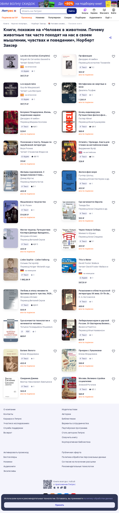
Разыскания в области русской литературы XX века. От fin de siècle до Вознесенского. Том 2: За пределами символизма (95, 292)
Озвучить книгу (70, 437)
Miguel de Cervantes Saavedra (35, 59)
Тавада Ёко (84, 205)
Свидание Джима (29, 378)
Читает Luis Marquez (30, 91)
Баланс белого (27, 350)
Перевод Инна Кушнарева (92, 122)
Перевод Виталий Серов (32, 239)
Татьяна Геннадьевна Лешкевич (36, 327)
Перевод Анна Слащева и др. (93, 209)
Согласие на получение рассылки (79, 461)
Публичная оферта (71, 452)
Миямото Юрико (87, 233)
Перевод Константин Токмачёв (94, 62)
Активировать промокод (15, 452)
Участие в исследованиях (16, 423)
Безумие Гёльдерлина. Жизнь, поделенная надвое (35, 113)
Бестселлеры (10, 457)
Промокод (26, 17)
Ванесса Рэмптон (87, 327)
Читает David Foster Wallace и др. (93, 268)
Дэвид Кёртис (27, 178)
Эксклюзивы (9, 471)
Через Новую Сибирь (90, 229)
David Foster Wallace (89, 263)
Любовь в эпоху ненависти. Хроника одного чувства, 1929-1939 (36, 292)
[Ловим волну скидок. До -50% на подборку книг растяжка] (59, 3)
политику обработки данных (98, 498)
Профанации (85, 55)
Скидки (68, 17)
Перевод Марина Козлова (33, 122)
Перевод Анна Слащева (91, 236)
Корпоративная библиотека (76, 442)
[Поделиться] (111, 37)
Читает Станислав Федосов (34, 152)
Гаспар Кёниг (85, 118)
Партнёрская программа (74, 428)
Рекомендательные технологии (78, 466)
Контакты (8, 414)
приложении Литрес (65, 484)
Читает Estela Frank (30, 62)
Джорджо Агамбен (88, 59)
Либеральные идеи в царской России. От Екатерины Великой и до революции (95, 322)
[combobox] (43, 11)
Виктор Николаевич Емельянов (36, 382)
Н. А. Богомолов (87, 297)
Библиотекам (68, 418)
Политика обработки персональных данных (84, 457)
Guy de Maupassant (30, 87)
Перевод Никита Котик (31, 182)
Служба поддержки (13, 428)
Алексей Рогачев (87, 384)
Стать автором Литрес (73, 432)
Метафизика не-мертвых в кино (92, 85)
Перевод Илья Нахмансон (92, 330)
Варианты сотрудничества (75, 423)
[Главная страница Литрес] (9, 11)
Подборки (80, 17)
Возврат (7, 432)
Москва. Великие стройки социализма (92, 380)
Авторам (66, 414)
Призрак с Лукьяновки (90, 350)
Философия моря (88, 172)
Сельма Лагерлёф (29, 263)
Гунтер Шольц (86, 175)
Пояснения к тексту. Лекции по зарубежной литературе (36, 143)
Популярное (54, 17)
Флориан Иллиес (28, 236)
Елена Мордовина (29, 354)
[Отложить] (55, 56)
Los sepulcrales (28, 84)
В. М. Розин (26, 205)
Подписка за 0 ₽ (10, 17)
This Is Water (85, 259)
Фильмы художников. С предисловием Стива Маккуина (32, 173)
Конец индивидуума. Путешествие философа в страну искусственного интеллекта (92, 113)
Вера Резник (26, 148)
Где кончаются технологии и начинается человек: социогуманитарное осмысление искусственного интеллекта (35, 322)
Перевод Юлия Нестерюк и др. (94, 179)
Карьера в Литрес (12, 418)
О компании (9, 409)
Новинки (40, 17)
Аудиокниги (95, 17)
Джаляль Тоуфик (87, 90)
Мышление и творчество (33, 202)
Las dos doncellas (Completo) (35, 55)
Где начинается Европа (90, 202)
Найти (71, 11)
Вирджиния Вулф (87, 148)
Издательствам (69, 409)
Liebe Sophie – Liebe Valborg (34, 259)
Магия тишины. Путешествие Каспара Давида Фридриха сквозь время (35, 231)
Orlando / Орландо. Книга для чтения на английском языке (94, 143)
